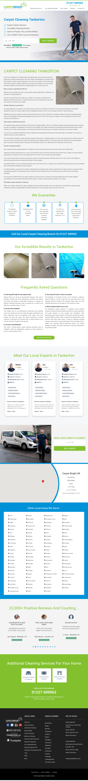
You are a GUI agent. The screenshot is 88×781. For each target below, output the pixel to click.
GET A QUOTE (48, 41)
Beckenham (48, 723)
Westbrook (48, 584)
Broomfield (66, 522)
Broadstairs (49, 522)
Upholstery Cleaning (13, 390)
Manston (30, 553)
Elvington (30, 536)
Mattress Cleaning (29, 736)
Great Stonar (13, 543)
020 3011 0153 (74, 732)
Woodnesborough (14, 591)
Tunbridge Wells (49, 759)
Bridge (11, 522)
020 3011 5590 (74, 750)
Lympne (12, 553)
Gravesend (48, 742)
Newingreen (67, 556)
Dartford (47, 734)
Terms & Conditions (45, 772)
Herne (11, 546)
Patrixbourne (49, 560)
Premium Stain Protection (31, 739)
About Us (27, 722)
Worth (29, 591)
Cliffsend (48, 529)
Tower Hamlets (31, 580)
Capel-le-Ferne (31, 526)
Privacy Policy (34, 772)
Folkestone (12, 539)
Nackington (31, 556)
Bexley (47, 726)
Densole (30, 532)
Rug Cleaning (28, 730)
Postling (12, 563)
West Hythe (12, 584)
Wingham (66, 587)
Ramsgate (30, 563)
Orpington (48, 748)
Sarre (65, 570)
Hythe (65, 546)
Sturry (29, 577)
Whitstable (48, 587)
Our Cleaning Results (51, 8)
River (47, 567)
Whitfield (30, 587)
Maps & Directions (71, 735)
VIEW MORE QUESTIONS (44, 337)
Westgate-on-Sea (14, 587)
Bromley (47, 728)
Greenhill (30, 543)
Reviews (72, 8)
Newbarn (48, 556)
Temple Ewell (67, 577)
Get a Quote (63, 8)
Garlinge (48, 539)
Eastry (65, 532)
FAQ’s (26, 755)
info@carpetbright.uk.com (71, 493)
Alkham (30, 515)
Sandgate (30, 570)
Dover (47, 532)
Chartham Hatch (68, 526)
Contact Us (81, 8)
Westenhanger (67, 584)
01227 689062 (74, 2)
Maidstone (48, 745)
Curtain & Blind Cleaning (14, 393)
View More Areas (50, 762)
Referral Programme (30, 742)
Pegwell (66, 560)
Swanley (47, 754)
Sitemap (55, 772)
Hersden (48, 546)
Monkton (12, 556)
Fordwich (30, 539)
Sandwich (48, 570)
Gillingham (48, 740)
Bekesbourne (49, 515)
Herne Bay (30, 546)
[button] (33, 646)
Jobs (25, 753)
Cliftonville (66, 529)
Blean (65, 519)
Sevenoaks (48, 751)
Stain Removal (11, 396)
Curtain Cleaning (29, 733)
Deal (11, 532)
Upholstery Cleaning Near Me (32, 750)
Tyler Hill (48, 580)
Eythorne (66, 536)
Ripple (29, 567)
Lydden (47, 550)
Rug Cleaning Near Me (30, 747)
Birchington (31, 519)
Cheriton (12, 529)
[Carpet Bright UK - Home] (15, 5)
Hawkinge (66, 543)
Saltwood (12, 570)
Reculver (48, 563)
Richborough (67, 563)
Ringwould (12, 567)
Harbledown (49, 543)
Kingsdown (12, 550)
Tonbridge (48, 756)
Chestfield (30, 529)
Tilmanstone (13, 580)
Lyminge (66, 550)
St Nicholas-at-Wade (69, 574)
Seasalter (12, 574)
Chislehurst (48, 731)
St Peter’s (12, 577)
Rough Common (68, 567)
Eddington (12, 536)
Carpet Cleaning (12, 387)
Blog (25, 758)
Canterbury (12, 526)
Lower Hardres (31, 550)
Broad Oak (30, 522)
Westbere (30, 584)
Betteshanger (13, 519)
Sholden (30, 574)
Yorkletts (48, 591)
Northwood (30, 560)
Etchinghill (48, 536)
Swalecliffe (49, 577)
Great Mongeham (68, 539)
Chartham (48, 526)
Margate (48, 553)
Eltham (47, 737)
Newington (12, 560)
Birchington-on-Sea (50, 519)
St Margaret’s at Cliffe (51, 574)
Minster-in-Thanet (68, 553)
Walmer (66, 580)
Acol (11, 515)
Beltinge (66, 515)
